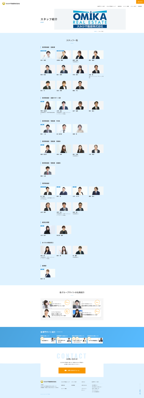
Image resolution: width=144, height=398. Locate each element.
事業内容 (120, 6)
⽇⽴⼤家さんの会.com (96, 386)
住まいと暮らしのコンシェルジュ (95, 389)
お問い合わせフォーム (73, 370)
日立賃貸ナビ (94, 385)
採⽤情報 (140, 6)
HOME (95, 31)
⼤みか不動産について (111, 6)
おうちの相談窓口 (95, 391)
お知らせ (83, 381)
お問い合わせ (140, 1)
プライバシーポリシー (84, 389)
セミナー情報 (126, 6)
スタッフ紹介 (133, 6)
